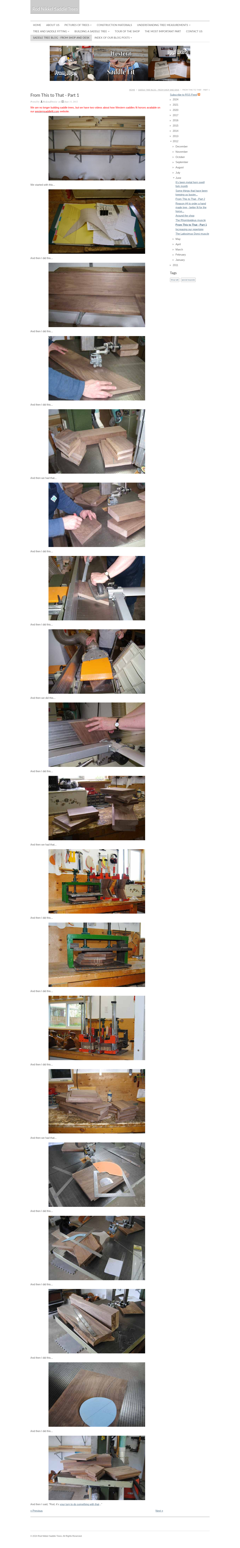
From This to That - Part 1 (191, 224)
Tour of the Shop (127, 31)
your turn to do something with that (79, 1504)
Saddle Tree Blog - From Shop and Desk (61, 38)
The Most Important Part (163, 31)
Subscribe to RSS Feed (183, 94)
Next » (159, 1510)
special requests (188, 280)
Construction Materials (114, 25)
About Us (52, 25)
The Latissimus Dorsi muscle (192, 233)
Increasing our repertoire (189, 229)
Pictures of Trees (76, 25)
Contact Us (194, 31)
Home (37, 25)
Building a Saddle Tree (90, 31)
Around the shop (185, 215)
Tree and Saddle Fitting (50, 31)
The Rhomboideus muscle (191, 220)
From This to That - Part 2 (190, 199)
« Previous (36, 1510)
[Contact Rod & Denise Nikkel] (120, 63)
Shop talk (175, 280)
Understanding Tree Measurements (162, 25)
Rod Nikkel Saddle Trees (55, 9)
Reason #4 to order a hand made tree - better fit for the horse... (191, 207)
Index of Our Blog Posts (112, 38)
